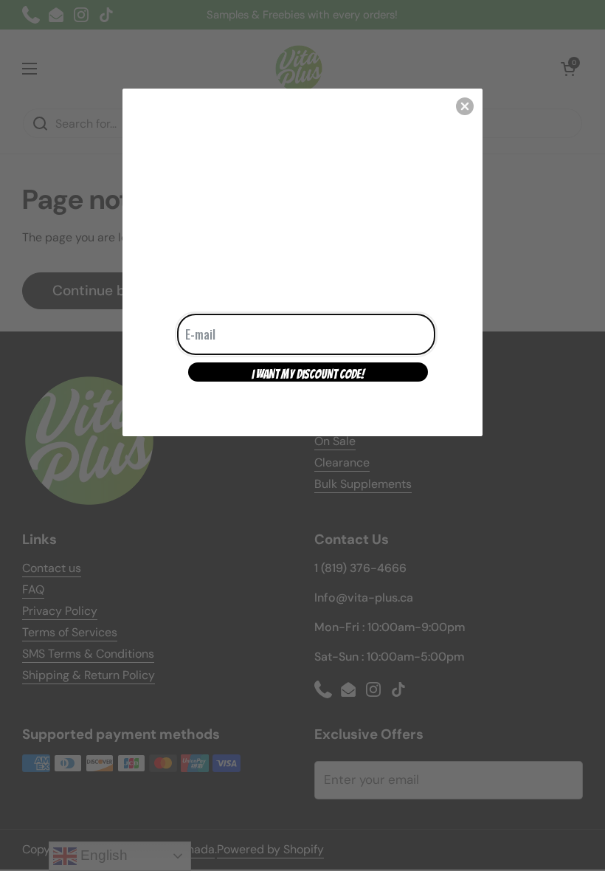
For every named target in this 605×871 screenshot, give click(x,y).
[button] (465, 106)
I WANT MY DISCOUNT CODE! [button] (308, 374)
